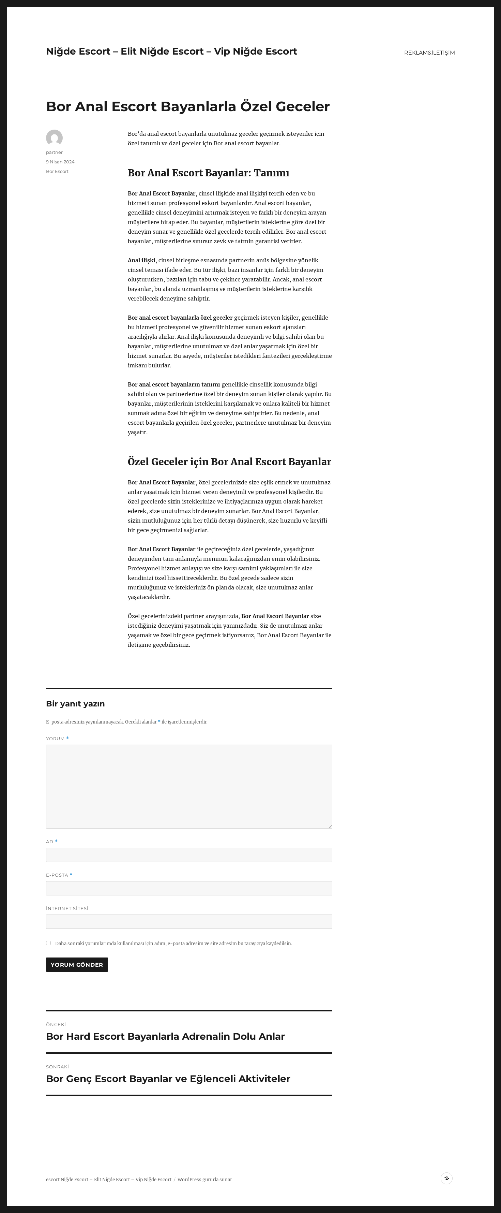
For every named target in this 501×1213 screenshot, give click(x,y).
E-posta (59, 875)
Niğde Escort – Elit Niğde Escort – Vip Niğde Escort (171, 51)
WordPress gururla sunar (205, 1180)
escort (53, 1180)
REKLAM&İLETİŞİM (429, 52)
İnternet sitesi (67, 908)
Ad (52, 842)
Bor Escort (57, 171)
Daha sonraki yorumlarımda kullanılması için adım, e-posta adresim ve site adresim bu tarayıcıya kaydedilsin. (173, 944)
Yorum (57, 739)
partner (54, 152)
